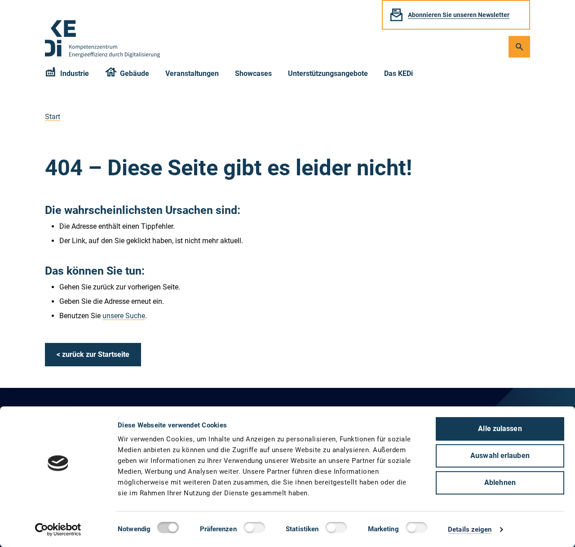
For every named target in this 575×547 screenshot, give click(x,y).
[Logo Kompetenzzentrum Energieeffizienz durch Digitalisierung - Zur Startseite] (102, 39)
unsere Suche (123, 315)
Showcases (253, 73)
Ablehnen (500, 482)
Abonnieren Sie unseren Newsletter (458, 14)
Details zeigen (469, 529)
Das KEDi (398, 73)
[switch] (256, 529)
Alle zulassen (500, 428)
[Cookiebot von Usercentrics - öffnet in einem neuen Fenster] (58, 529)
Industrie (74, 73)
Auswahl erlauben (500, 455)
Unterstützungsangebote (328, 73)
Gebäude (134, 73)
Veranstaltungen (192, 73)
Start (52, 116)
